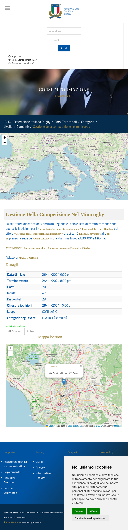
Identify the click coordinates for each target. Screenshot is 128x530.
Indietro (31, 331)
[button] (4, 137)
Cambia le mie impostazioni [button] (90, 518)
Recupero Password (10, 480)
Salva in (16, 331)
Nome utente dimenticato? (24, 59)
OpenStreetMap (75, 425)
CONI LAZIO (49, 311)
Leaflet (51, 425)
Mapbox (118, 425)
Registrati (16, 56)
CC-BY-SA (98, 425)
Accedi (63, 48)
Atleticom (37, 522)
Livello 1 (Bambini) (54, 317)
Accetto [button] (79, 511)
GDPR (39, 461)
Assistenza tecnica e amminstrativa (15, 464)
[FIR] (64, 11)
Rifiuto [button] (93, 511)
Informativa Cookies (43, 475)
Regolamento (12, 472)
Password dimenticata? (23, 63)
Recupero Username (10, 490)
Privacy (40, 467)
